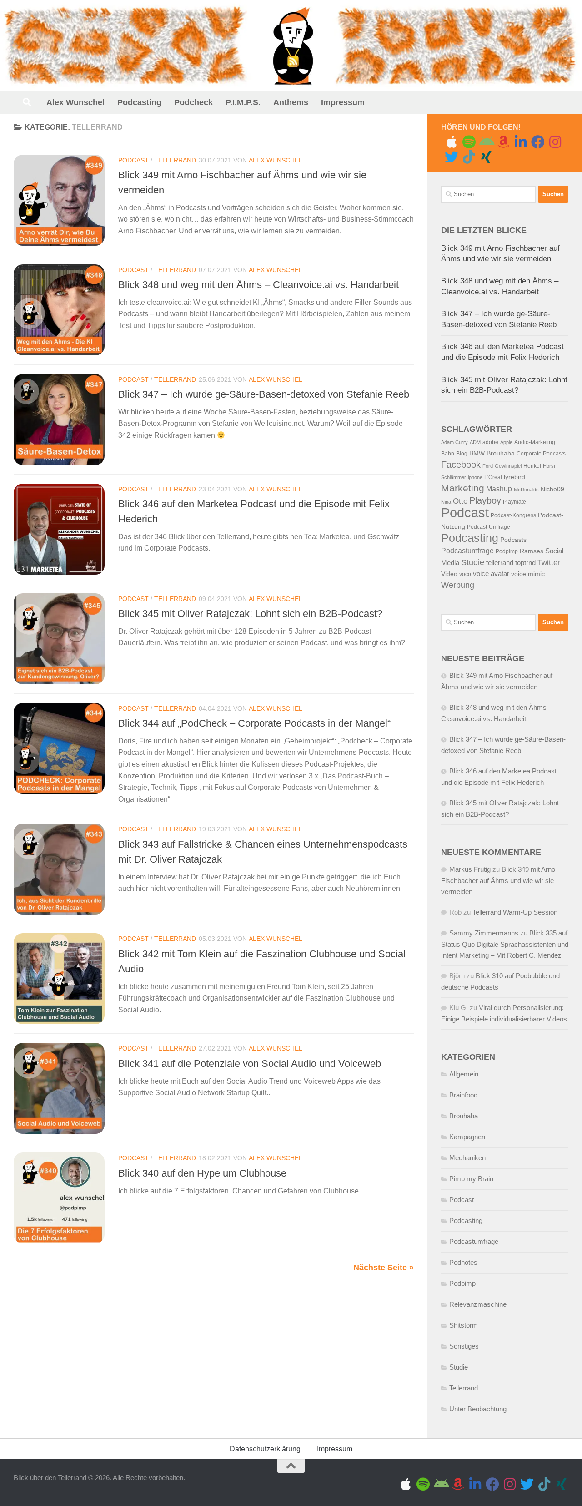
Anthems (290, 102)
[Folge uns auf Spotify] (469, 142)
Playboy (485, 500)
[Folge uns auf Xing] (486, 157)
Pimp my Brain (471, 1179)
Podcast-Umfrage (488, 527)
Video (449, 574)
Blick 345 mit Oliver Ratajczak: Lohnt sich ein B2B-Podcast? (250, 613)
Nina (446, 502)
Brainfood (463, 1095)
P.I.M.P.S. (243, 102)
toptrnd (525, 562)
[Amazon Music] (503, 142)
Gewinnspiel (508, 466)
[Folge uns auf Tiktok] (469, 157)
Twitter (548, 562)
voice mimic (528, 574)
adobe (490, 442)
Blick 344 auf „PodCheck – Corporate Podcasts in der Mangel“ (254, 723)
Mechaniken (467, 1158)
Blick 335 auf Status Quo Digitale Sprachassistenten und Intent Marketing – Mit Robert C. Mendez (504, 944)
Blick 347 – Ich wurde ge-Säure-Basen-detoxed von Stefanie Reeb (263, 394)
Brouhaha (501, 453)
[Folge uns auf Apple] (451, 142)
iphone (475, 477)
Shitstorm (463, 1325)
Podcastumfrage (467, 551)
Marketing (462, 488)
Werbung (457, 585)
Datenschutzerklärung (265, 1449)
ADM (475, 442)
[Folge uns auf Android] (486, 142)
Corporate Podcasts (541, 453)
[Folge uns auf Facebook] (538, 142)
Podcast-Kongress (513, 515)
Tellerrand (175, 160)
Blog (461, 453)
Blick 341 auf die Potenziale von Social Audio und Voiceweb (249, 1063)
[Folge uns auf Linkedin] (520, 142)
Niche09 (552, 489)
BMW (477, 453)
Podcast (133, 160)
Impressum (343, 102)
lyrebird (514, 477)
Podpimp (507, 551)
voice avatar (491, 573)
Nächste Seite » (383, 1267)
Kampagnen (467, 1137)
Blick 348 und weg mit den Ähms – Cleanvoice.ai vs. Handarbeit (258, 284)
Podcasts (513, 539)
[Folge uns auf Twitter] (451, 157)
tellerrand (499, 562)
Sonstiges (464, 1346)
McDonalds (526, 489)
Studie (472, 562)
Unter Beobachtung (478, 1409)
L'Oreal (493, 477)
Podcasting (139, 102)
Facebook (461, 465)
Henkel (532, 466)
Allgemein (463, 1074)
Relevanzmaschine (478, 1304)
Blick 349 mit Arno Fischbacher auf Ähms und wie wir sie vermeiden (498, 880)
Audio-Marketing (534, 442)
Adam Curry (454, 442)
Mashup (499, 489)
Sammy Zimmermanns (483, 933)
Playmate (514, 502)
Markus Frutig (470, 869)
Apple (506, 442)
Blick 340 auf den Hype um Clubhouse (202, 1173)
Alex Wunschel (75, 102)
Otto (460, 501)
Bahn (447, 453)
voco (465, 574)
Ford (487, 466)
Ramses (531, 551)
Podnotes (463, 1262)
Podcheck (193, 102)
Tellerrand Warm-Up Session (514, 912)
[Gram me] (555, 142)
